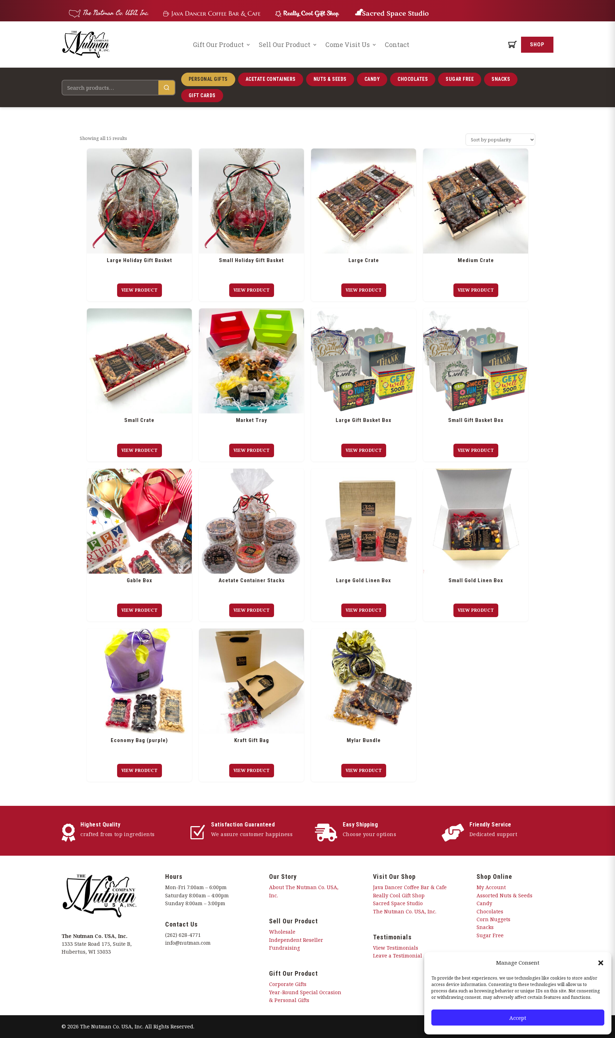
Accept (517, 1017)
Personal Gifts (208, 79)
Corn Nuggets (493, 919)
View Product (139, 290)
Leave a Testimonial (397, 955)
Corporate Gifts (287, 984)
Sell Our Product (284, 44)
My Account (491, 887)
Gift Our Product (218, 44)
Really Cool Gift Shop (399, 895)
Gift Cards (202, 95)
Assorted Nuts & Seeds (504, 895)
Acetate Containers (271, 79)
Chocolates (413, 79)
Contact (397, 44)
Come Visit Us (347, 44)
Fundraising (284, 947)
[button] (600, 962)
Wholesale (282, 931)
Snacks (501, 79)
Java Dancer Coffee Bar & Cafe (410, 887)
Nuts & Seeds (330, 79)
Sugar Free (460, 79)
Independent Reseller (296, 940)
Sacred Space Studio (398, 903)
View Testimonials (395, 947)
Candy (372, 79)
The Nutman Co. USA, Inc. (404, 911)
